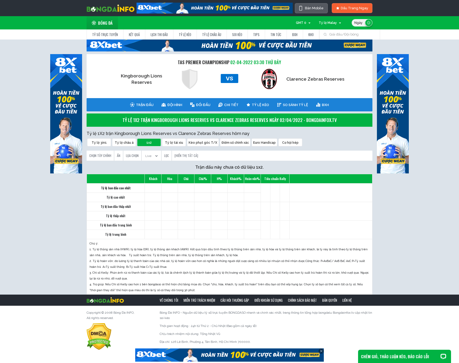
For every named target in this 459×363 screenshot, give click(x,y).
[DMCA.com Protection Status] (99, 336)
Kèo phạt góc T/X (203, 143)
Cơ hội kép (290, 143)
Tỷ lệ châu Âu (211, 34)
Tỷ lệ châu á (124, 143)
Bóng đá (105, 23)
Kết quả (134, 34)
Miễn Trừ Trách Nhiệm (199, 300)
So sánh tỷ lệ (295, 105)
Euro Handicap (264, 143)
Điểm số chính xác (235, 143)
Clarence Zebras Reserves (315, 79)
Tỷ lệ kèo (185, 34)
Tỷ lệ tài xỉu (174, 143)
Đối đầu (203, 105)
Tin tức (275, 34)
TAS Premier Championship (204, 62)
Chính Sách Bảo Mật (302, 300)
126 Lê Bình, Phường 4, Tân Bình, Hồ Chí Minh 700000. (211, 342)
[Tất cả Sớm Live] (151, 154)
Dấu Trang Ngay (354, 8)
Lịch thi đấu (159, 34)
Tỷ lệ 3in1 (99, 143)
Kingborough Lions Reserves (141, 79)
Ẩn (118, 155)
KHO (311, 34)
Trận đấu (145, 105)
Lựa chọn (132, 155)
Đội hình (174, 105)
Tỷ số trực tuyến (105, 34)
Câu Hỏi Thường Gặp (234, 300)
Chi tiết (231, 105)
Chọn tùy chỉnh (100, 155)
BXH (295, 34)
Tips (256, 34)
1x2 (149, 143)
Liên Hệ (347, 300)
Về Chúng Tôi (169, 300)
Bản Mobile (314, 8)
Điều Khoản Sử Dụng (268, 300)
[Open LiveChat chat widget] (443, 356)
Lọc (166, 155)
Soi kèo (237, 34)
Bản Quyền (329, 300)
